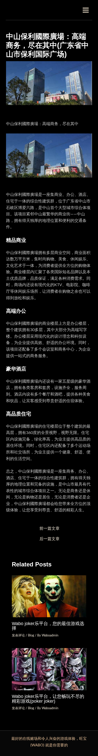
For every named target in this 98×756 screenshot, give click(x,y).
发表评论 (18, 635)
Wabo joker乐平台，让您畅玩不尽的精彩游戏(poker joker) (48, 698)
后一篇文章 (49, 539)
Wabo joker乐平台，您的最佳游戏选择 (48, 626)
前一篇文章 (49, 529)
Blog (31, 635)
